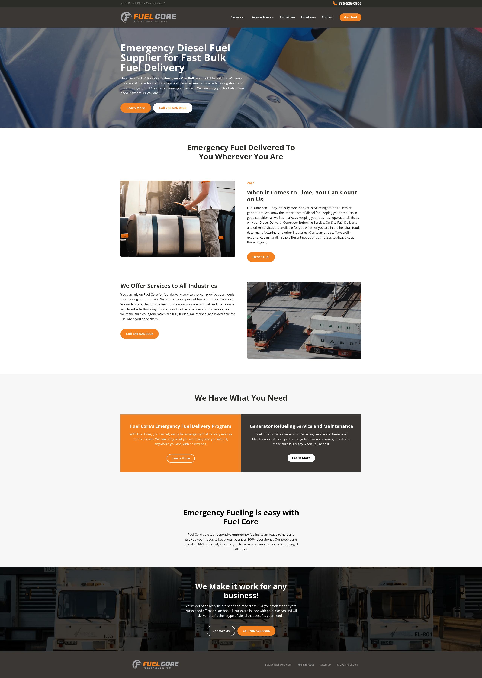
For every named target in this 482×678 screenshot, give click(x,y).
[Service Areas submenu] (273, 17)
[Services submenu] (245, 17)
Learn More (181, 458)
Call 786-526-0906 (139, 334)
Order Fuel (260, 257)
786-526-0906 (350, 3)
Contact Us (221, 631)
